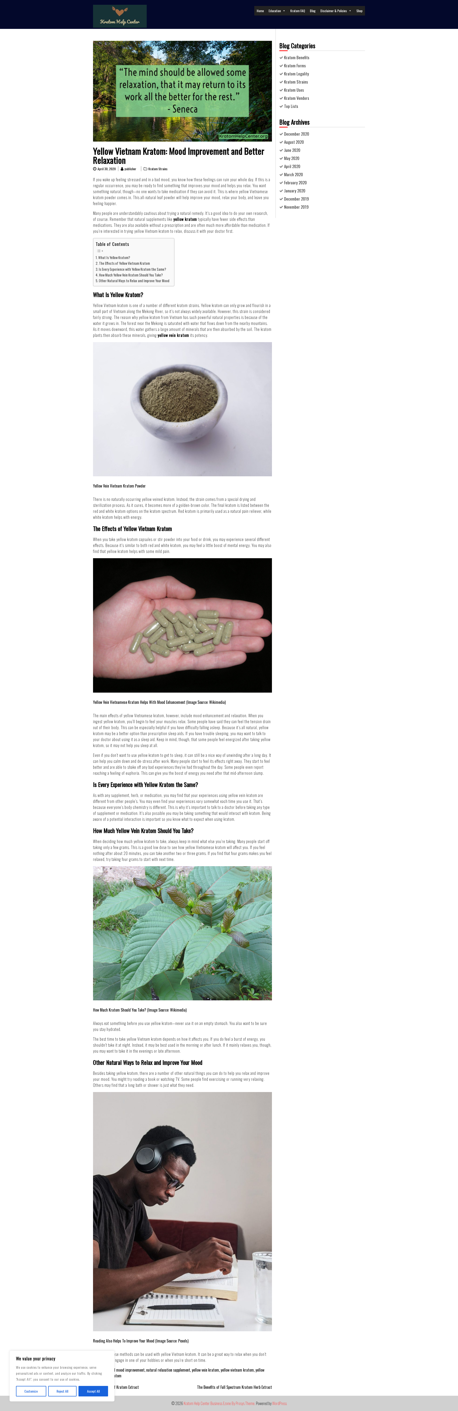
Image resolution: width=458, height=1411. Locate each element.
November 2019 (296, 207)
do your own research (250, 213)
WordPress (279, 1403)
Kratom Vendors (296, 98)
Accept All (93, 1391)
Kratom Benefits (296, 57)
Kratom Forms (295, 66)
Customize (31, 1391)
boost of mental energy (232, 545)
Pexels (182, 1341)
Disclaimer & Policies (333, 10)
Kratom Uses (294, 90)
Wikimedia (217, 702)
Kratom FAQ (297, 10)
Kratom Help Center (197, 1403)
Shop (359, 10)
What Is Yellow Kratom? (114, 257)
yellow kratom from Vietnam (160, 317)
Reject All (62, 1391)
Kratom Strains (157, 168)
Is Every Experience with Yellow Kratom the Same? (132, 269)
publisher (130, 168)
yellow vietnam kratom (237, 1370)
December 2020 (296, 134)
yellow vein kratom (205, 1370)
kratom (98, 197)
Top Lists (291, 106)
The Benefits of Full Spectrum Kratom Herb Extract (234, 1387)
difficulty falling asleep (202, 727)
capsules (145, 539)
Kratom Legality (296, 74)
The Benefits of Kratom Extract (116, 1387)
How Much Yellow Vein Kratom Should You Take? (131, 274)
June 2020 (292, 150)
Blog (313, 10)
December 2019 (296, 199)
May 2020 (291, 158)
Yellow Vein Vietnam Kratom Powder (119, 486)
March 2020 (293, 174)
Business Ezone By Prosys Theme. (233, 1403)
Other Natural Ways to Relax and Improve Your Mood (134, 280)
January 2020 (294, 191)
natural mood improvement (125, 1370)
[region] (62, 1376)
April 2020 (292, 166)
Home (260, 10)
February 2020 (295, 183)
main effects (109, 715)
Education (275, 10)
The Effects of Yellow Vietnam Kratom (124, 263)
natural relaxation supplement (168, 1370)
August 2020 (294, 142)
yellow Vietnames (252, 191)
